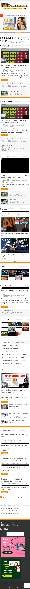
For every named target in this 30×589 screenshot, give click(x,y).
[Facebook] (14, 585)
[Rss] (12, 585)
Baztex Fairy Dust (13, 583)
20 (18, 497)
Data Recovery (12, 70)
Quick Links (4, 320)
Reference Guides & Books (13, 148)
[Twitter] (15, 585)
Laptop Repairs (12, 199)
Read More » (4, 79)
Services (17, 202)
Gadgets (18, 363)
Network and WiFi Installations (10, 348)
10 (15, 497)
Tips (3, 370)
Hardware (18, 70)
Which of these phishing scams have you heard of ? (15, 15)
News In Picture (6, 267)
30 (21, 497)
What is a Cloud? (7, 145)
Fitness (4, 345)
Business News (6, 342)
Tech (3, 357)
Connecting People (6, 295)
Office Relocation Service (10, 285)
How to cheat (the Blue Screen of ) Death (13, 84)
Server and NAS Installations (10, 354)
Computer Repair (6, 46)
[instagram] (17, 585)
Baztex (3, 69)
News (12, 366)
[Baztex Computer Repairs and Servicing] (15, 6)
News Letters (17, 180)
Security (22, 295)
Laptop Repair (20, 94)
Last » (2, 500)
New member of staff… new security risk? (11, 214)
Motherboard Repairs (14, 91)
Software (22, 70)
